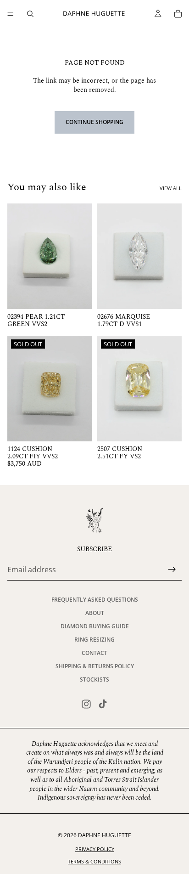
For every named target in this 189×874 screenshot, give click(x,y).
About (94, 613)
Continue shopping (94, 122)
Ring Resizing (94, 639)
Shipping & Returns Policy (95, 666)
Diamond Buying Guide (95, 626)
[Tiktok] (102, 704)
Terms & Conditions (94, 861)
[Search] (30, 14)
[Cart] (178, 14)
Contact (94, 653)
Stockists (94, 679)
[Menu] (10, 13)
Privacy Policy (94, 849)
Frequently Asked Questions (94, 599)
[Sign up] (172, 570)
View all (171, 188)
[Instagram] (86, 704)
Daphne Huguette (104, 835)
